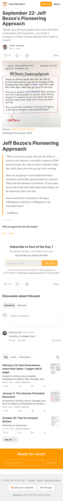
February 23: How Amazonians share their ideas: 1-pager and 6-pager (22, 369)
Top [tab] (5, 357)
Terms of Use (45, 269)
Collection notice (52, 480)
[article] (31, 375)
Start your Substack (24, 487)
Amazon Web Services (23, 129)
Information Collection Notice (31, 272)
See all (8, 439)
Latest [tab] (13, 357)
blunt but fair (15, 332)
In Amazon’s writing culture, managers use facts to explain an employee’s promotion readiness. (24, 402)
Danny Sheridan (16, 46)
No (11, 233)
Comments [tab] (9, 305)
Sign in (57, 4)
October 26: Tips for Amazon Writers (20, 420)
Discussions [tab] (24, 357)
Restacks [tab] (21, 305)
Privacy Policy (53, 272)
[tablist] (15, 305)
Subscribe (46, 4)
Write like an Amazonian (14, 425)
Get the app (46, 487)
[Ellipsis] (59, 332)
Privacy (31, 480)
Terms (40, 480)
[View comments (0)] (20, 386)
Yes (4, 233)
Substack (17, 494)
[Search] (58, 357)
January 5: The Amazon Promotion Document (23, 395)
